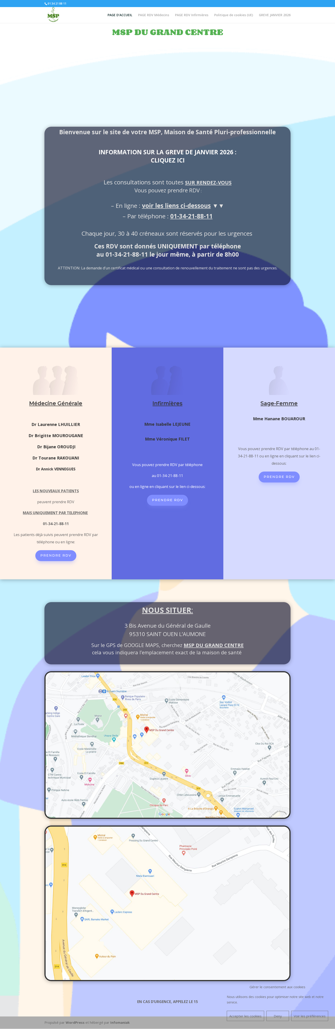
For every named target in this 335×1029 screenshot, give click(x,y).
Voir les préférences (310, 1016)
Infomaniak (120, 1022)
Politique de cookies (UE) (233, 15)
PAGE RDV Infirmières (191, 15)
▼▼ (183, 205)
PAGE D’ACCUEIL (120, 15)
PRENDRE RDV (55, 555)
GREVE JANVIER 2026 (275, 15)
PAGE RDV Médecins (153, 15)
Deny (278, 1016)
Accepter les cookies (245, 1016)
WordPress (75, 1022)
